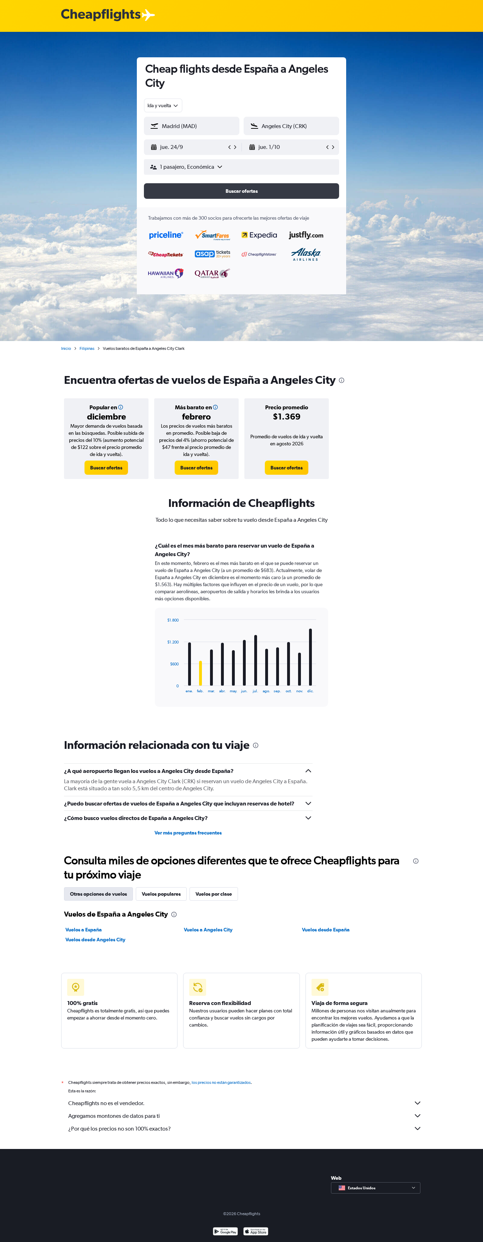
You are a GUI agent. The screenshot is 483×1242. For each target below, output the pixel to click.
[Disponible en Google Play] (225, 1232)
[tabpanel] (241, 631)
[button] (188, 147)
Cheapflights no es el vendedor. (106, 1103)
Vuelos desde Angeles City (95, 939)
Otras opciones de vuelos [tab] (98, 894)
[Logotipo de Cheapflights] (100, 15)
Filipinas (87, 348)
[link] (106, 468)
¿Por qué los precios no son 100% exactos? (119, 1128)
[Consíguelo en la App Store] (256, 1232)
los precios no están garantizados (221, 1082)
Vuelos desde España (326, 929)
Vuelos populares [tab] (161, 894)
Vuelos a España (83, 929)
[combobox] (163, 105)
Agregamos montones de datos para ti (114, 1116)
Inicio (66, 348)
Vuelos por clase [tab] (214, 894)
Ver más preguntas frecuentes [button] (188, 833)
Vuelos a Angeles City (208, 929)
